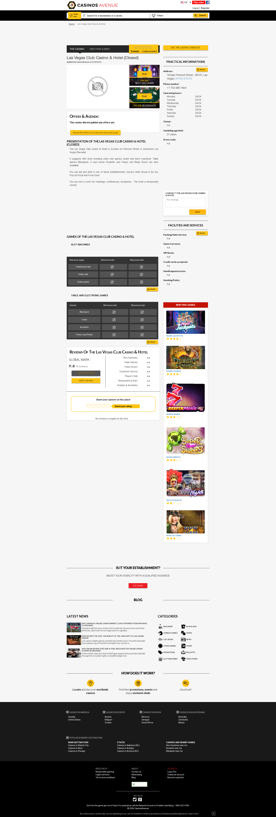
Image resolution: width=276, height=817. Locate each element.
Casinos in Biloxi (75, 748)
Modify (152, 289)
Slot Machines (170, 659)
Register (205, 8)
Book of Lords (173, 535)
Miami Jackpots (174, 336)
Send (197, 212)
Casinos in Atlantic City (78, 745)
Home (71, 24)
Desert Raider (173, 371)
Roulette (190, 652)
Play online (199, 2)
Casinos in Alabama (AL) (128, 745)
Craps (189, 633)
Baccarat (168, 626)
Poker (189, 646)
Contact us (136, 772)
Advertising (137, 774)
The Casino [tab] (77, 48)
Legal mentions (103, 774)
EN (185, 2)
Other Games (169, 646)
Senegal (145, 720)
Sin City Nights (174, 500)
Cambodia (183, 720)
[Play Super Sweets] (185, 439)
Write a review (86, 380)
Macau (181, 722)
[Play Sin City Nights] (185, 482)
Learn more (193, 814)
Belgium (108, 720)
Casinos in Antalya (125, 748)
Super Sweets (173, 457)
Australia (182, 717)
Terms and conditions (105, 777)
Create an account (175, 774)
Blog (134, 777)
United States (74, 720)
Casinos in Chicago (76, 751)
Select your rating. (123, 406)
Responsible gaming (105, 772)
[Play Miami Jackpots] (185, 322)
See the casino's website (185, 47)
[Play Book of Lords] (185, 521)
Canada (71, 717)
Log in (195, 8)
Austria (108, 717)
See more (138, 585)
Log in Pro (171, 772)
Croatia (108, 722)
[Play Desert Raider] (185, 357)
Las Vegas (168, 639)
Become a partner (175, 777)
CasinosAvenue (142, 808)
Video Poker (192, 659)
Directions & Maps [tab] (100, 49)
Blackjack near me (174, 751)
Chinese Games (170, 633)
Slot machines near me (176, 745)
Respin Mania (173, 414)
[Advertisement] (138, 33)
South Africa (147, 722)
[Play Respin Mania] (185, 396)
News (188, 639)
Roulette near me (174, 748)
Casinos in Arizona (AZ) (128, 751)
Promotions (169, 652)
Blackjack (191, 626)
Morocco (146, 717)
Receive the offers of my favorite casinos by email (95, 133)
